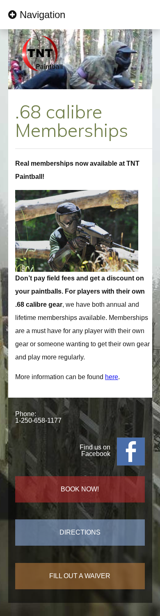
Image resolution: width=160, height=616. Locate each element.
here (111, 376)
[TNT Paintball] (42, 75)
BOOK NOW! (80, 489)
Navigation (42, 14)
